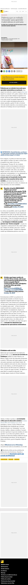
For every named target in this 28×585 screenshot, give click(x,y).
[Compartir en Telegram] (7, 71)
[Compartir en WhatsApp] (4, 71)
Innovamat (24, 92)
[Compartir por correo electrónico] (12, 71)
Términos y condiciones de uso (9, 574)
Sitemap (3, 572)
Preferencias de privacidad (8, 581)
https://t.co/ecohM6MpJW (12, 288)
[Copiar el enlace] (14, 71)
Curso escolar (4, 459)
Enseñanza (17, 459)
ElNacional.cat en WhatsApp (14, 444)
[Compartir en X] (1, 71)
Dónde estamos (5, 568)
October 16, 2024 (18, 207)
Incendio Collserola (22, 8)
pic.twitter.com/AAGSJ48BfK (13, 290)
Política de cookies (6, 578)
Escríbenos (4, 570)
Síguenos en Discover (5, 8)
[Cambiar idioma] (23, 11)
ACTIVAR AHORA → (14, 82)
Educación (11, 459)
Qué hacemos (4, 566)
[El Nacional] (2, 11)
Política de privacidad (6, 576)
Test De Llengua (14, 8)
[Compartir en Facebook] (9, 71)
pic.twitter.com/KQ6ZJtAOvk (17, 204)
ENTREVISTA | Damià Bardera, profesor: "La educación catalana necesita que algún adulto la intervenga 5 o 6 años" (14, 153)
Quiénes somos (5, 564)
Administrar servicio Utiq (7, 583)
